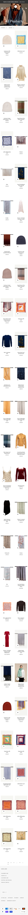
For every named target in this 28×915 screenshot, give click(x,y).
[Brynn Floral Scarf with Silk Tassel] (21, 341)
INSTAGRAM (10, 897)
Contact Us (3, 875)
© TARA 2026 (3, 897)
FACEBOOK (16, 897)
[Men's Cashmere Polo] (7, 341)
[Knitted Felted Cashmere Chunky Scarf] (21, 639)
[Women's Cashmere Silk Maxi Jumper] (21, 73)
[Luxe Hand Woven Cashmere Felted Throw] (21, 573)
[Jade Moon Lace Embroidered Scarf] (7, 373)
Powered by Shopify (11, 900)
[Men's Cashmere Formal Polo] (21, 606)
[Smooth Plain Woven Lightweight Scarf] (7, 772)
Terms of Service (5, 882)
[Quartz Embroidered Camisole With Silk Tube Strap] (7, 474)
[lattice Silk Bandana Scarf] (7, 805)
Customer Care (4, 877)
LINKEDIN (22, 897)
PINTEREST (3, 900)
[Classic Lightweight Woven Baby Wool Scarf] (7, 407)
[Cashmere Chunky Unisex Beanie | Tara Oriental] (7, 107)
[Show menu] (2, 8)
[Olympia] (21, 140)
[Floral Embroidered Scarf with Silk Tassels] (21, 173)
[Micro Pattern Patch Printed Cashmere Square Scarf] (7, 307)
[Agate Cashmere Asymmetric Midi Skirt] (7, 508)
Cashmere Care (4, 873)
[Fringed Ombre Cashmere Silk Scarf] (7, 240)
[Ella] (7, 573)
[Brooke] (7, 206)
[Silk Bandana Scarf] (21, 39)
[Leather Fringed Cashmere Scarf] (7, 672)
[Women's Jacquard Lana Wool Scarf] (21, 508)
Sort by (11, 27)
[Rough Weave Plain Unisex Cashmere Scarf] (21, 107)
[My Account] (22, 8)
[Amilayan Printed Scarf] (21, 837)
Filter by (3, 27)
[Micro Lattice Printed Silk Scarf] (7, 606)
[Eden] (7, 173)
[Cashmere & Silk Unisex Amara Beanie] (7, 39)
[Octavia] (21, 541)
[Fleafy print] (7, 541)
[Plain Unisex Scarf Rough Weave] (7, 441)
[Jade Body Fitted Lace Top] (21, 474)
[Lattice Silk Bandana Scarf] (7, 140)
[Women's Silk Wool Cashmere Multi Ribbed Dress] (7, 639)
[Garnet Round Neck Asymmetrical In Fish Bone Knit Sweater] (21, 441)
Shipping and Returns (6, 880)
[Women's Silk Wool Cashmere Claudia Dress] (21, 206)
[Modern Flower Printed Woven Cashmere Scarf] (7, 73)
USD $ (4, 892)
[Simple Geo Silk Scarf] (21, 307)
